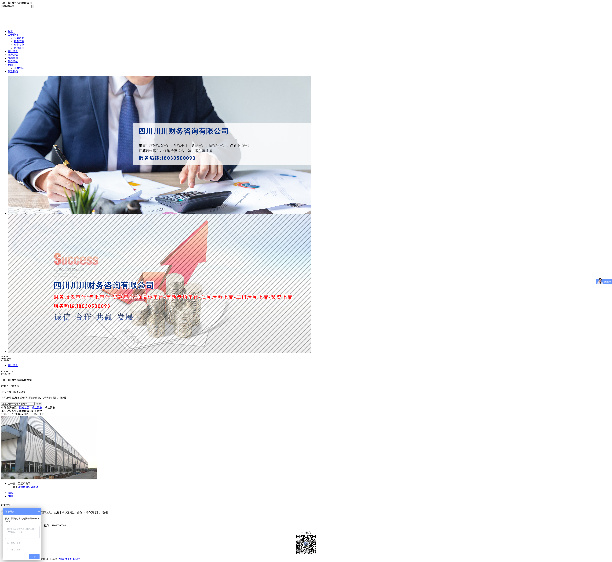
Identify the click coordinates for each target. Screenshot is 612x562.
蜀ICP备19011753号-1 (71, 559)
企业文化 (19, 44)
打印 (10, 496)
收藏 (10, 492)
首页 (10, 31)
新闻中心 (13, 64)
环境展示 (19, 48)
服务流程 (19, 41)
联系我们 (13, 71)
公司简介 (19, 38)
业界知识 (19, 68)
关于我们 (13, 34)
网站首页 (24, 407)
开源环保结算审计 (28, 486)
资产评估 (13, 54)
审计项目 (13, 51)
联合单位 (13, 61)
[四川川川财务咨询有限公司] (25, 26)
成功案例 (13, 58)
